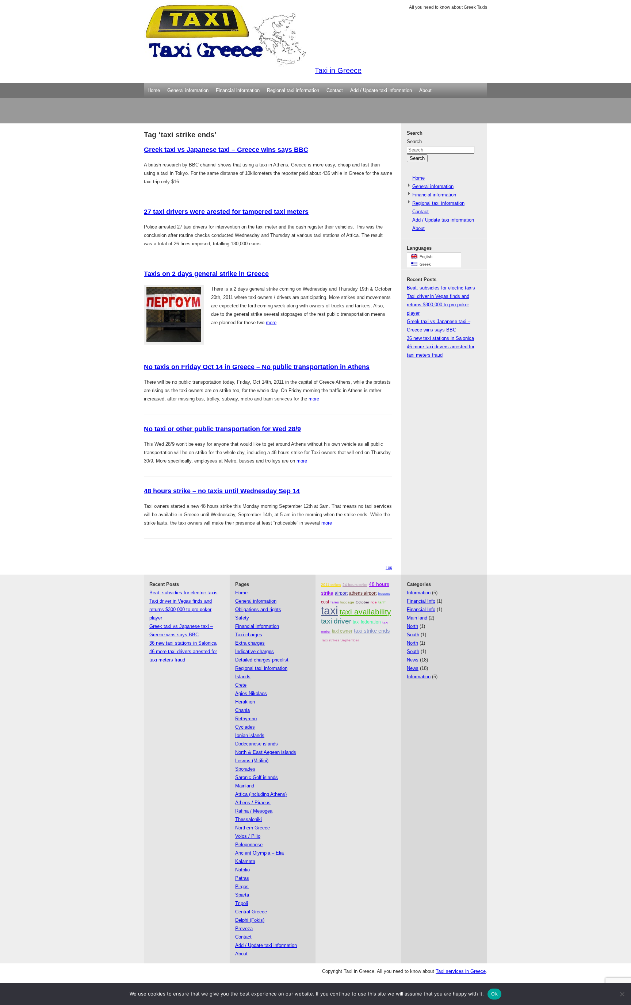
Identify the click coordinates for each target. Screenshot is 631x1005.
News (412, 660)
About (425, 90)
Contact (334, 90)
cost (325, 602)
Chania (242, 710)
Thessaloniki (248, 819)
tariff (382, 602)
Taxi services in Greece (461, 971)
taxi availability (365, 611)
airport (341, 593)
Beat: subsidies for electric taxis (441, 288)
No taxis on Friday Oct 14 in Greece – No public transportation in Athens (257, 367)
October (362, 602)
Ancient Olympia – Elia (259, 853)
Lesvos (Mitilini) (251, 760)
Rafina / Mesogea (253, 811)
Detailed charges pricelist (261, 660)
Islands (243, 676)
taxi (329, 611)
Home (154, 90)
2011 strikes (331, 585)
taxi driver (336, 621)
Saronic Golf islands (256, 777)
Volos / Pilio (247, 836)
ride (374, 602)
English (424, 256)
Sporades (245, 769)
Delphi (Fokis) (249, 920)
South (413, 634)
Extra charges (250, 643)
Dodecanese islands (256, 744)
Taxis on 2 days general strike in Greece (206, 273)
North (412, 626)
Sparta (242, 895)
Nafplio (242, 869)
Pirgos (242, 886)
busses (384, 593)
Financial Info (421, 601)
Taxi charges (248, 634)
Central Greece (251, 911)
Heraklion (245, 702)
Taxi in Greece (338, 70)
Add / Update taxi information (381, 90)
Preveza (244, 928)
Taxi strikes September (340, 640)
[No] (622, 994)
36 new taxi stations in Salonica (440, 338)
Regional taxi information (293, 90)
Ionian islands (249, 735)
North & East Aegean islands (265, 752)
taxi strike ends (372, 631)
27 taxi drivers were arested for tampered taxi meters (226, 211)
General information (188, 90)
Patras (242, 878)
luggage (347, 602)
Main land (417, 618)
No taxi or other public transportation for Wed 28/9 (222, 429)
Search (414, 141)
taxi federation (367, 622)
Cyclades (245, 727)
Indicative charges (254, 651)
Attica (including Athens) (261, 794)
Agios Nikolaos (251, 693)
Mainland (244, 786)
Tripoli (241, 903)
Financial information (238, 90)
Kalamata (245, 861)
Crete (240, 685)
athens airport (362, 593)
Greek (424, 264)
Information (419, 592)
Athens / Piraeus (253, 802)
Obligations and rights (258, 609)
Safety (242, 618)
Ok (494, 994)
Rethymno (246, 718)
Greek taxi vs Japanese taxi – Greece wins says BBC (226, 149)
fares (334, 602)
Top (389, 567)
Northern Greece (252, 828)
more (271, 322)
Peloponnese (249, 844)
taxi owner (342, 631)
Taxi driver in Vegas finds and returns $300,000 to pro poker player (438, 305)
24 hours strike (355, 585)
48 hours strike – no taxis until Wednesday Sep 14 (222, 491)
